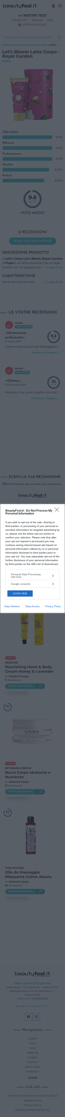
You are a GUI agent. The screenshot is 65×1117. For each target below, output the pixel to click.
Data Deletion (12, 606)
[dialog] (32, 558)
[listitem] (32, 575)
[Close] (58, 510)
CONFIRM (20, 593)
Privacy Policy (53, 606)
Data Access (32, 606)
